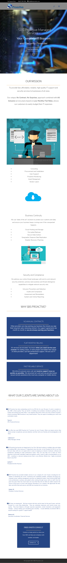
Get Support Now (12, 1)
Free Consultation (32, 49)
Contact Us (32, 542)
